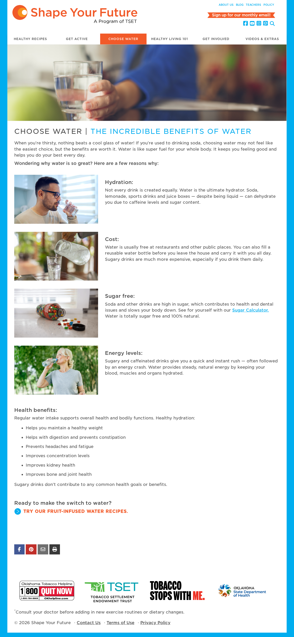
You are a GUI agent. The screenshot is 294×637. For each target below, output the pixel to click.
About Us (226, 4)
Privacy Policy (155, 622)
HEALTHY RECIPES (30, 39)
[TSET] (112, 590)
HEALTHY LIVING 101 (169, 39)
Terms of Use (120, 622)
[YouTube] (252, 23)
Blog (239, 4)
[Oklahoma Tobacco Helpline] (46, 590)
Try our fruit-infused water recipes (75, 511)
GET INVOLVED (216, 39)
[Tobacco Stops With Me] (177, 590)
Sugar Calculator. (250, 310)
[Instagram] (259, 23)
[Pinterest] (265, 23)
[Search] (272, 24)
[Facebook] (245, 23)
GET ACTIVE (77, 39)
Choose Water (123, 39)
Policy (268, 4)
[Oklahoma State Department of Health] (242, 590)
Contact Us (89, 622)
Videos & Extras (262, 39)
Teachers (253, 4)
